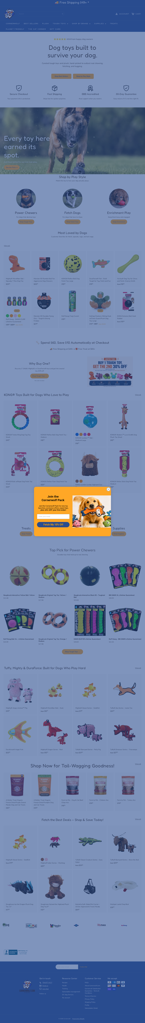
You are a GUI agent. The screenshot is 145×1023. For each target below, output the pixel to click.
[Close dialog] (108, 489)
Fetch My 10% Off (53, 524)
